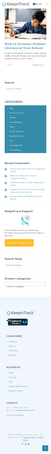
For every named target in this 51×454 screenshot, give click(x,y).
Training (12, 377)
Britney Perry (16, 169)
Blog (11, 108)
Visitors (12, 346)
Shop (11, 373)
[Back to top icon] (45, 448)
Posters (12, 118)
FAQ (11, 382)
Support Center (16, 391)
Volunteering (15, 150)
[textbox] (25, 287)
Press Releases (15, 122)
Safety (12, 127)
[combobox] (25, 284)
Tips (11, 141)
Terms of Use (29, 437)
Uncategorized (15, 145)
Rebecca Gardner (17, 176)
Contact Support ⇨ (19, 243)
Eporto (13, 196)
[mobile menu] (47, 4)
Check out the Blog (15, 415)
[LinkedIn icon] (28, 444)
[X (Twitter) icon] (26, 444)
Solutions (13, 342)
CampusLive (15, 189)
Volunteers (13, 351)
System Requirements (18, 386)
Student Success (16, 136)
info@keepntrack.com (25, 410)
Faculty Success (16, 113)
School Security (16, 131)
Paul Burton (15, 183)
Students (13, 355)
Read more (39, 65)
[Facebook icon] (23, 444)
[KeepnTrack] (16, 4)
